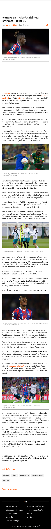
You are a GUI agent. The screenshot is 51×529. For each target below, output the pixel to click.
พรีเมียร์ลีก (21, 98)
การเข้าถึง (9, 517)
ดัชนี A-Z (30, 517)
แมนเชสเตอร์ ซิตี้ (24, 475)
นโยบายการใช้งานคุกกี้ (14, 510)
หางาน (29, 513)
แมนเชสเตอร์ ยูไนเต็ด (17, 366)
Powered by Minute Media (23, 526)
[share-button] (47, 25)
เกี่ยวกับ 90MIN (11, 506)
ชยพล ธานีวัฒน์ (11, 25)
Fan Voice (6, 480)
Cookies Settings (12, 521)
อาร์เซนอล (6, 93)
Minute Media (11, 513)
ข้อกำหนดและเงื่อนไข (35, 510)
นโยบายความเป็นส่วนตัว (36, 506)
